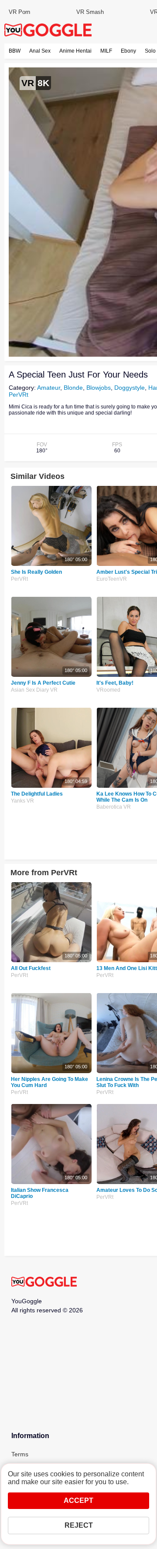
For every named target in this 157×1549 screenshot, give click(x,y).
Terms (19, 1454)
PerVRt (18, 394)
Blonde (73, 387)
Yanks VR (22, 801)
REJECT (79, 1525)
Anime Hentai (75, 51)
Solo (150, 51)
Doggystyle (129, 387)
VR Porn (19, 12)
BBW (14, 51)
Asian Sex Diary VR (34, 690)
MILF (106, 51)
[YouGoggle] (44, 1282)
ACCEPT (78, 1500)
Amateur (48, 387)
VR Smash (90, 12)
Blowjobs (98, 387)
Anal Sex (40, 51)
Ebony (128, 51)
